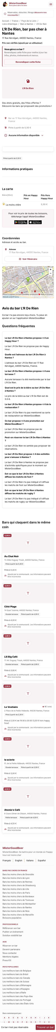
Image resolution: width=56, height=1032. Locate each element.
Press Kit (7, 960)
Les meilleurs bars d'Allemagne (17, 985)
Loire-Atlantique (9, 24)
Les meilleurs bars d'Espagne (16, 989)
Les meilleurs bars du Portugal (17, 1000)
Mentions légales (10, 956)
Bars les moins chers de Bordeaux (18, 896)
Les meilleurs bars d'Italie (14, 992)
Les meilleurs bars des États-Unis (18, 1003)
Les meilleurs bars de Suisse (16, 981)
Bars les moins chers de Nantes (17, 907)
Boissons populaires (12, 918)
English (18, 860)
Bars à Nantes (26, 24)
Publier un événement (13, 932)
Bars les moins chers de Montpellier (19, 904)
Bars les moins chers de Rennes (17, 882)
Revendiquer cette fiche (28, 62)
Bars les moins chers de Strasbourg (19, 885)
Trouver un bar (45, 1027)
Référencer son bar (11, 928)
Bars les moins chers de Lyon (16, 878)
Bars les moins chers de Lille (16, 889)
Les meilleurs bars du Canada (16, 978)
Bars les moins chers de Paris (16, 893)
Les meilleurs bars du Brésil (15, 974)
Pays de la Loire (28, 21)
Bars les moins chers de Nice (16, 911)
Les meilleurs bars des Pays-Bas (18, 996)
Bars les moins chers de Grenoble (18, 874)
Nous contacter (10, 953)
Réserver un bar (10, 945)
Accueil (5, 21)
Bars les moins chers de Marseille (18, 914)
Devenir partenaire (11, 949)
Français (7, 860)
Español (42, 860)
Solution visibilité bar (12, 935)
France (15, 21)
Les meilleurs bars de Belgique (17, 970)
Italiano (30, 860)
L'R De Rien (41, 24)
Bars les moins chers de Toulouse (18, 900)
